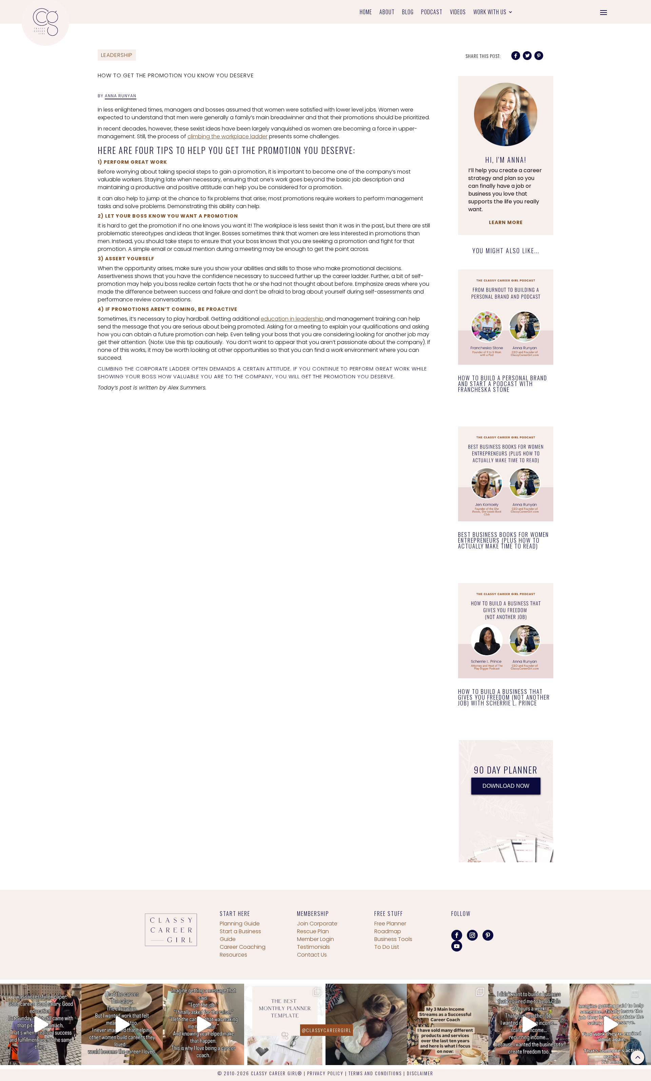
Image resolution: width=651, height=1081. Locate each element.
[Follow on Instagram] (472, 935)
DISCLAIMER (420, 1073)
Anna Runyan (120, 96)
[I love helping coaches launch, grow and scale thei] (366, 1024)
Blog (408, 12)
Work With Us (490, 12)
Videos (458, 12)
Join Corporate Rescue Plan (317, 927)
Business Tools (393, 939)
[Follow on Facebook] (456, 935)
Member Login (315, 939)
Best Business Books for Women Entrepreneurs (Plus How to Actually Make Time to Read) (503, 540)
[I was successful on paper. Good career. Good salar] (40, 1024)
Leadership (117, 55)
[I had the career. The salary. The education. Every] (122, 1024)
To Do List (386, 947)
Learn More (506, 222)
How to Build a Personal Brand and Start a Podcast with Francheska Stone (502, 384)
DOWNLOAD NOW (505, 786)
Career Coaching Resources (242, 951)
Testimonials (313, 947)
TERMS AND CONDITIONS (375, 1073)
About (387, 12)
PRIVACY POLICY (325, 1073)
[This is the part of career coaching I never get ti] (203, 1024)
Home (366, 12)
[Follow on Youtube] (456, 946)
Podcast (431, 12)
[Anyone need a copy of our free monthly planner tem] (285, 1024)
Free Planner (390, 923)
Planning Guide (240, 923)
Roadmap (387, 931)
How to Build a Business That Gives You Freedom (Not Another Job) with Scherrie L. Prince (504, 697)
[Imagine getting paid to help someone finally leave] (610, 1024)
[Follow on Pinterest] (487, 935)
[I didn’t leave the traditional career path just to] (529, 1024)
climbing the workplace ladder (228, 136)
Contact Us (312, 955)
